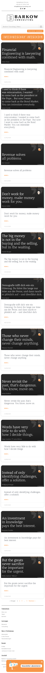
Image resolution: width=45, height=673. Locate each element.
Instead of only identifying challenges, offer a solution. (22, 493)
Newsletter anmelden (35, 31)
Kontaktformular (6, 648)
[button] (42, 662)
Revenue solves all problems (17, 170)
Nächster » (32, 601)
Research (4, 624)
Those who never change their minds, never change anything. (22, 356)
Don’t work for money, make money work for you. (21, 214)
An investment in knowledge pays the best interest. (22, 538)
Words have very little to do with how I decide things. (20, 447)
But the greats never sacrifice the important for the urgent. (20, 584)
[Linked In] (21, 8)
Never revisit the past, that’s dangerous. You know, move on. (19, 402)
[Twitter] (24, 8)
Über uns (4, 612)
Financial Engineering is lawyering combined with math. (20, 70)
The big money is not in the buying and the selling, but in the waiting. (21, 260)
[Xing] (23, 8)
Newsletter (5, 634)
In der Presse (5, 636)
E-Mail (3, 646)
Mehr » (6, 76)
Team (3, 614)
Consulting (5, 626)
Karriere (4, 616)
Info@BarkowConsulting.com (22, 6)
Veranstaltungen (6, 638)
